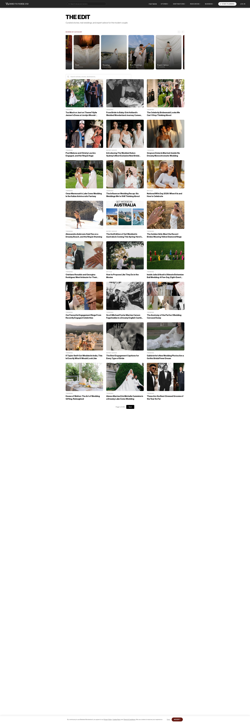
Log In (242, 4)
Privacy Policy (108, 719)
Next (130, 407)
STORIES (164, 4)
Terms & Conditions (129, 719)
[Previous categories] (178, 31)
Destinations (179, 4)
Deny (168, 719)
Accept (177, 719)
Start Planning (228, 4)
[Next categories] (182, 31)
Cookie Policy (116, 719)
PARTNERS (153, 4)
